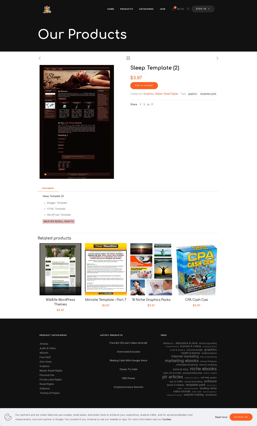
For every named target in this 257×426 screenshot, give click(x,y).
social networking (193, 381)
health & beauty (190, 352)
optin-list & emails (172, 373)
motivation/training (187, 364)
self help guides (209, 377)
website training (194, 394)
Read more (221, 417)
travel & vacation (191, 388)
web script (196, 392)
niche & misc (180, 369)
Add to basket (144, 85)
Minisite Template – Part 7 (105, 300)
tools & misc (212, 385)
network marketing (208, 365)
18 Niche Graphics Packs (151, 300)
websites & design (174, 395)
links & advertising (208, 357)
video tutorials (182, 391)
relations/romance (192, 378)
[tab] (48, 188)
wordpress (211, 394)
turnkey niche (208, 388)
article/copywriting (208, 343)
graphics (192, 94)
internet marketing (185, 356)
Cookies (166, 419)
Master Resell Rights (166, 93)
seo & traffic (176, 381)
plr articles (172, 376)
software (210, 381)
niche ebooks (203, 368)
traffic (179, 389)
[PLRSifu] (47, 9)
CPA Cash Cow (196, 300)
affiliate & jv (168, 343)
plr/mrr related (210, 373)
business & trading (190, 346)
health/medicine (209, 353)
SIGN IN (201, 9)
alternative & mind (186, 343)
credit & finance (177, 350)
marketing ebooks (182, 360)
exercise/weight (195, 350)
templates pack (208, 94)
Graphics (149, 93)
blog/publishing (172, 346)
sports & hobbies (175, 385)
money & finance (208, 361)
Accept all (241, 417)
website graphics (210, 392)
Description (48, 188)
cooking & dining (209, 346)
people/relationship (192, 373)
